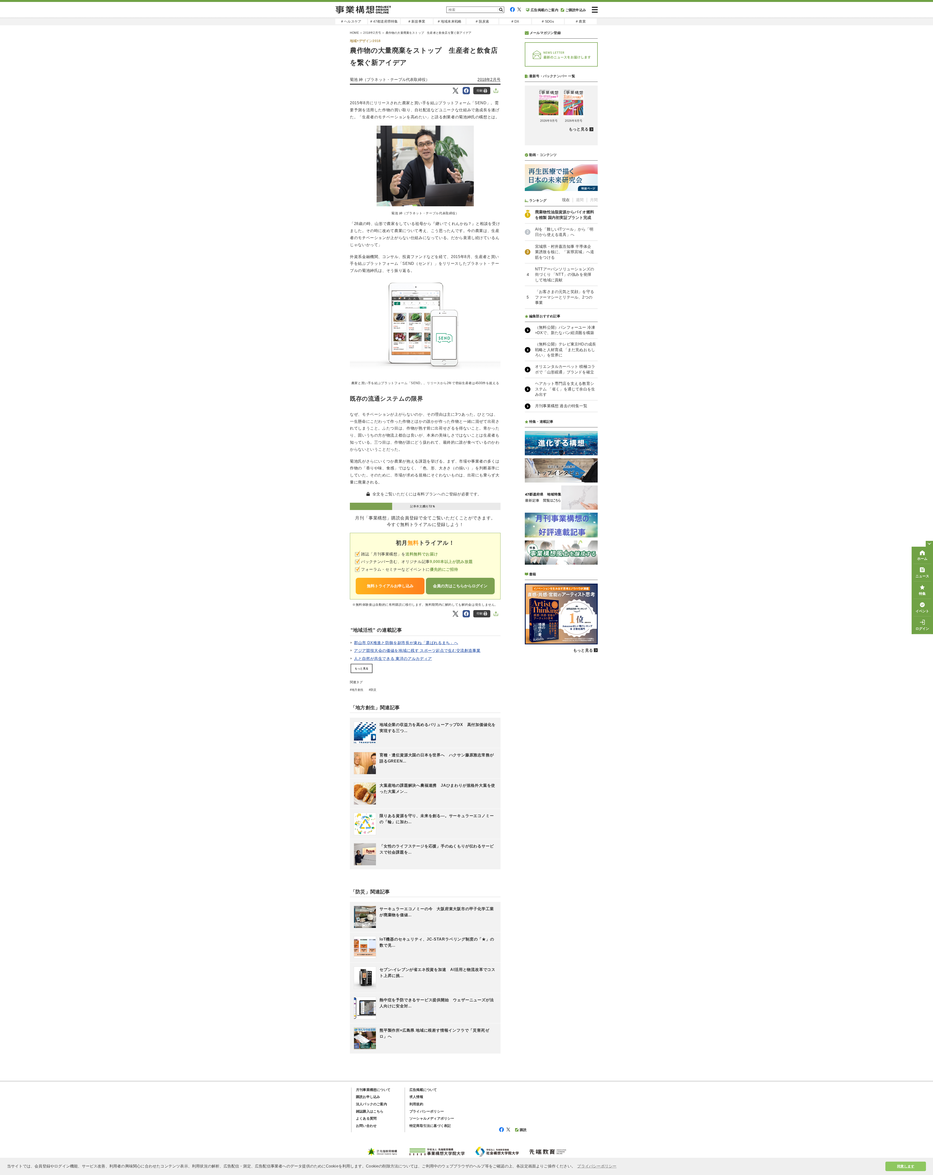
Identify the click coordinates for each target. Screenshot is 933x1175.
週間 (580, 200)
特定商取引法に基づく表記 (430, 1125)
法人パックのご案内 (371, 1104)
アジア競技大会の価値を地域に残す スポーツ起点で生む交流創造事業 (417, 650)
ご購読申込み (575, 10)
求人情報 (416, 1096)
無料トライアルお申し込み (390, 586)
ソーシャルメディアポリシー (431, 1118)
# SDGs (548, 21)
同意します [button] (905, 1166)
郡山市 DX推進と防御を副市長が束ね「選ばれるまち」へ (406, 643)
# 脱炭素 (482, 21)
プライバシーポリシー (426, 1111)
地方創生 (357, 689)
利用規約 (416, 1104)
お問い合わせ (366, 1125)
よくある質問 (366, 1118)
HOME (354, 33)
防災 (373, 689)
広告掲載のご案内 (544, 10)
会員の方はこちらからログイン (460, 586)
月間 (594, 200)
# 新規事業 (416, 21)
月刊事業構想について (373, 1089)
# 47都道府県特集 (384, 21)
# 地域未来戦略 (450, 21)
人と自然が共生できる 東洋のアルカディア (393, 659)
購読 (523, 1130)
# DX (515, 21)
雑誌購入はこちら (370, 1111)
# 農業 (581, 21)
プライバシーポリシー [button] (596, 1166)
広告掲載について (423, 1089)
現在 (566, 200)
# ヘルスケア (351, 21)
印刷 (480, 90)
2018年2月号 (372, 33)
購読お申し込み (368, 1096)
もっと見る (361, 668)
